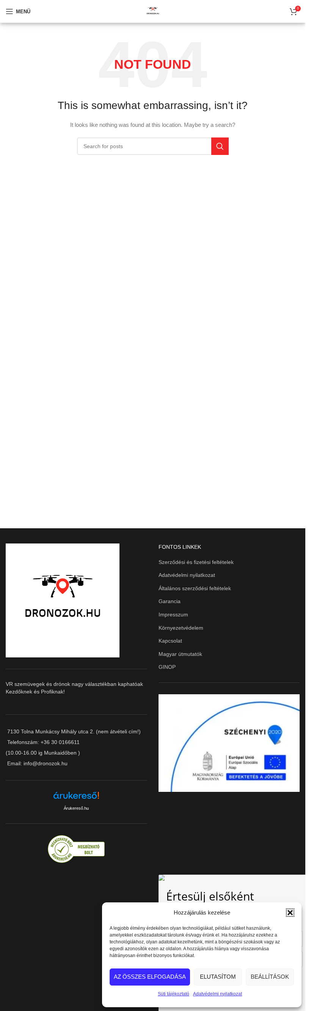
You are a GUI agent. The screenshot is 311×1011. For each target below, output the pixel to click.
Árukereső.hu (76, 808)
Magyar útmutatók (180, 654)
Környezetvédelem (181, 628)
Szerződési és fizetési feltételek (196, 562)
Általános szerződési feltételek (195, 588)
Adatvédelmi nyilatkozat (217, 994)
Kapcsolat (170, 641)
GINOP (167, 667)
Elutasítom (218, 976)
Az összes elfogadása (150, 976)
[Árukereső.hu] (76, 798)
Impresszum (173, 614)
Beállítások (270, 976)
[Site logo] (152, 11)
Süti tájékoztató (173, 994)
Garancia (170, 601)
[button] (290, 912)
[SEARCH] (220, 146)
